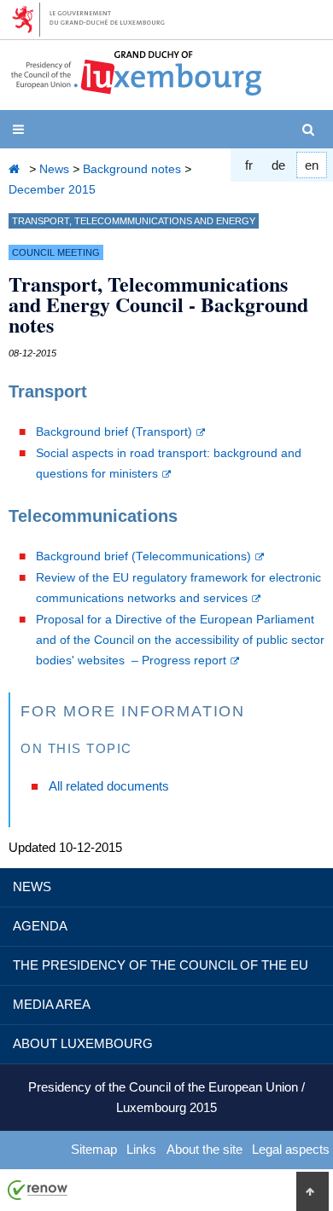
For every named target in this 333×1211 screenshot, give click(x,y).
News (54, 169)
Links (141, 1149)
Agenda (40, 925)
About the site (204, 1149)
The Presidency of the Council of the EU (160, 965)
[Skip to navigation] (22, 129)
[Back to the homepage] (17, 169)
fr (249, 165)
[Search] (311, 129)
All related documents (109, 786)
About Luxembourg (83, 1043)
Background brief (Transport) (114, 432)
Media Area (52, 1004)
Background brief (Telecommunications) (143, 556)
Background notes (132, 169)
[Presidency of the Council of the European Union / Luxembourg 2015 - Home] (136, 89)
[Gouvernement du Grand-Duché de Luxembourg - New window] (94, 19)
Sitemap (94, 1149)
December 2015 (52, 189)
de (278, 165)
